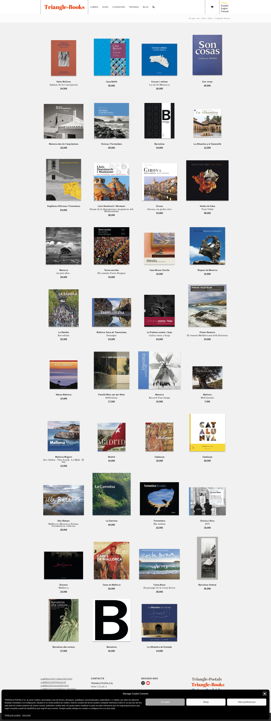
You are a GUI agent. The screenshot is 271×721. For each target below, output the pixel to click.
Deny (206, 702)
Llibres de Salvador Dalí (55, 685)
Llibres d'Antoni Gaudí (53, 682)
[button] (264, 693)
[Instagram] (143, 683)
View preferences (247, 702)
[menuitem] (94, 7)
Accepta (165, 702)
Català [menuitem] (224, 3)
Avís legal (26, 715)
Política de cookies (13, 715)
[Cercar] (153, 7)
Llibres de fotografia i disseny (58, 689)
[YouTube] (148, 683)
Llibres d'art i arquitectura (56, 679)
